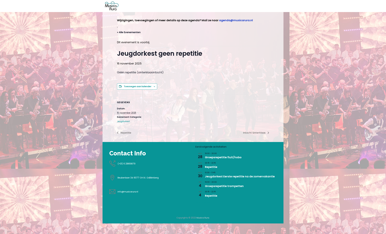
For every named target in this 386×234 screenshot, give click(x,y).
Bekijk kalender (202, 202)
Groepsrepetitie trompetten (224, 186)
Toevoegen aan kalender (137, 86)
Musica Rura (202, 217)
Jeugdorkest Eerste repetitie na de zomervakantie (240, 176)
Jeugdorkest (123, 121)
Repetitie (125, 132)
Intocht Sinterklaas (254, 132)
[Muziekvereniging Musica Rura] (112, 6)
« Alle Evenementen (129, 32)
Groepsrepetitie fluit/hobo (223, 157)
